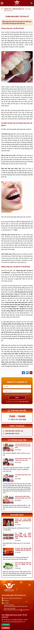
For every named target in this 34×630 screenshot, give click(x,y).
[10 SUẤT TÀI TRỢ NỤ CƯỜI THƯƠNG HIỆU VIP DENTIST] (8, 552)
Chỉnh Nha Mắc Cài (18, 9)
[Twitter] (27, 372)
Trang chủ (7, 9)
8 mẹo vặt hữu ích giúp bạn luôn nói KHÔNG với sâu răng (23, 564)
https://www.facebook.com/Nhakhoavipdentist (16, 609)
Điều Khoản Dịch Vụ (19, 621)
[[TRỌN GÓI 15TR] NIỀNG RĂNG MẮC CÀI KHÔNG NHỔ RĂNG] (8, 522)
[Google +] (31, 372)
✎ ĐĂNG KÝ (6, 628)
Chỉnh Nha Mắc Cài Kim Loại (14, 431)
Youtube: (6, 600)
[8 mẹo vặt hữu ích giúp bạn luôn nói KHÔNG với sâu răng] (8, 566)
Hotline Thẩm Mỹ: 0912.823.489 (12, 598)
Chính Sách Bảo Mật (7, 621)
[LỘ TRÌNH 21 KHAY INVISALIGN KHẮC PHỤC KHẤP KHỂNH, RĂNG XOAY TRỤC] (8, 536)
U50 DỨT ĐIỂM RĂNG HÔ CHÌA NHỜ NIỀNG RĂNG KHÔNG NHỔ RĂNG (23, 446)
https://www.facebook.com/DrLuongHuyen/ (16, 606)
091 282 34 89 (24, 401)
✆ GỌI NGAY (5, 624)
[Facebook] (23, 372)
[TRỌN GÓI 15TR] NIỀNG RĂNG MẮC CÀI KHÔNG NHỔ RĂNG (23, 520)
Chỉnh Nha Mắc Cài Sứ (12, 433)
